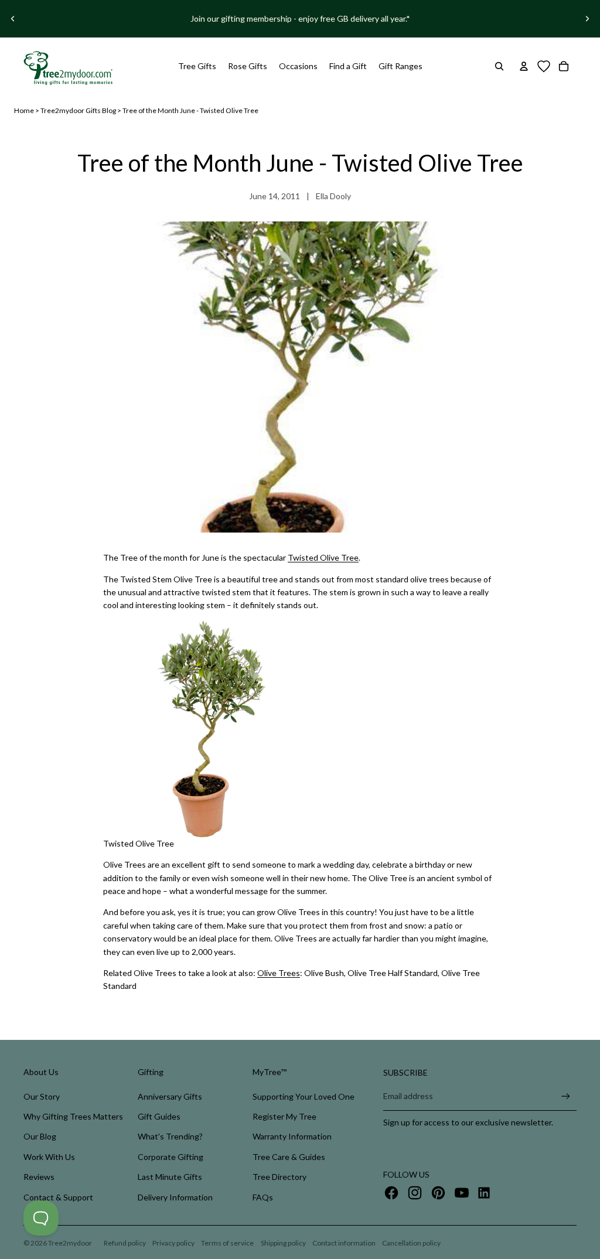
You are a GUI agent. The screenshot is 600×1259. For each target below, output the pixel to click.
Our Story (41, 1096)
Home (24, 110)
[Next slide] (587, 19)
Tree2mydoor (70, 1242)
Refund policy (125, 1242)
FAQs (263, 1197)
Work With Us (49, 1157)
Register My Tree (284, 1116)
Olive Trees (278, 973)
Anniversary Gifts (170, 1096)
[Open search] (499, 66)
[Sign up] (566, 1096)
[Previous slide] (13, 19)
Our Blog (39, 1136)
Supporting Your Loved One (303, 1096)
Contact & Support (58, 1197)
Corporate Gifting (170, 1157)
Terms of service (227, 1242)
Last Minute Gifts (170, 1177)
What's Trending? (170, 1136)
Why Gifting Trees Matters (73, 1116)
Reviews (38, 1177)
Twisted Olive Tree (323, 557)
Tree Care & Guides (289, 1157)
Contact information (344, 1242)
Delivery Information (175, 1197)
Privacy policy (173, 1242)
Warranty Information (292, 1136)
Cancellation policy (411, 1242)
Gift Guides (159, 1116)
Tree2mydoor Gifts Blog (78, 110)
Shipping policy (283, 1242)
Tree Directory (279, 1177)
